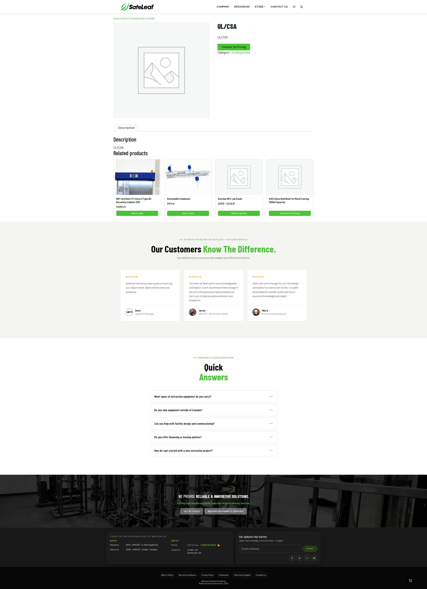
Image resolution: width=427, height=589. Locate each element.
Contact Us (261, 575)
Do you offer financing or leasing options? (178, 437)
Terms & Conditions (187, 575)
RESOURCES (242, 6)
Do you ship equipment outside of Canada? (178, 410)
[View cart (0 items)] (293, 7)
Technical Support (242, 575)
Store (124, 18)
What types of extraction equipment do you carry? (182, 396)
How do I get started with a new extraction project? (183, 450)
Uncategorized (137, 18)
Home (116, 18)
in (314, 558)
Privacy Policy (207, 575)
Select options (239, 213)
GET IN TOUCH (192, 511)
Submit (310, 548)
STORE (259, 6)
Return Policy (167, 575)
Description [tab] (126, 128)
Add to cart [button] (137, 213)
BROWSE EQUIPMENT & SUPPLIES (225, 511)
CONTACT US (279, 6)
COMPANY (223, 6)
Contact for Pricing (234, 47)
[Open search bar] (302, 6)
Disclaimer (224, 575)
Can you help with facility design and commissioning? (184, 423)
